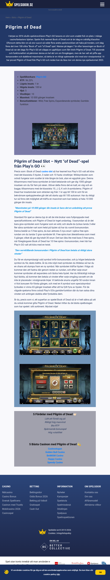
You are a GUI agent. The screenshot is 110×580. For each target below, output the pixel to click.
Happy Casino (55, 459)
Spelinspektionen (65, 517)
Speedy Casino (55, 462)
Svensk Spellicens (11, 500)
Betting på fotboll (38, 500)
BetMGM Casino (55, 455)
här (58, 574)
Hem (8, 17)
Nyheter (61, 492)
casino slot (46, 171)
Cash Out (34, 509)
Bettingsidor (36, 492)
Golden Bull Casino (55, 452)
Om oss (88, 496)
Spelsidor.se (53, 530)
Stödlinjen (62, 509)
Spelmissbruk (64, 504)
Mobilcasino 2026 (11, 509)
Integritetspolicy (64, 533)
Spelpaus (62, 513)
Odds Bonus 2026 (39, 496)
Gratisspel (35, 504)
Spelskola (62, 500)
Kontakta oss (91, 492)
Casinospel (7, 513)
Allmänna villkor (93, 504)
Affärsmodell (91, 500)
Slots (14, 17)
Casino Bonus (9, 496)
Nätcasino (7, 492)
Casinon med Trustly (12, 504)
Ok (100, 572)
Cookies (51, 533)
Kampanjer (62, 496)
